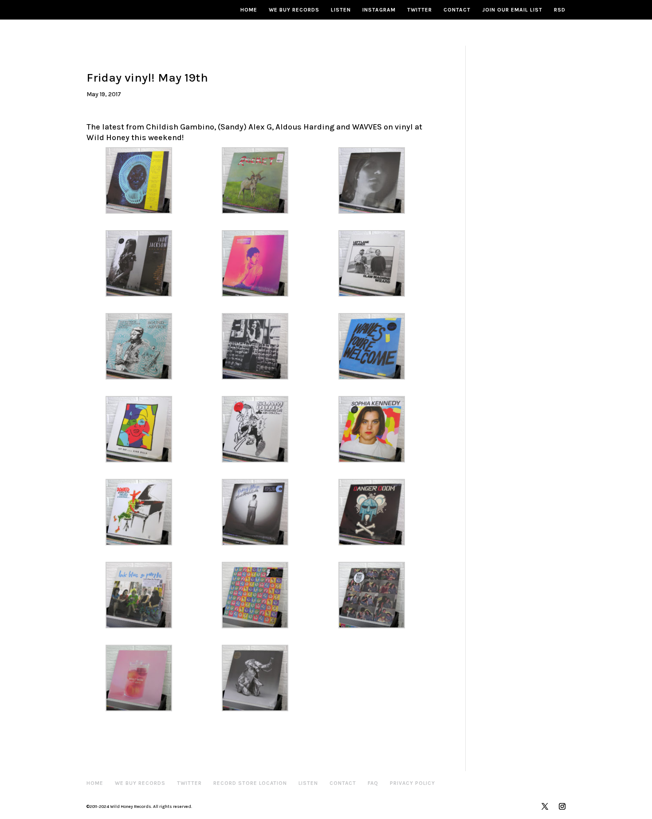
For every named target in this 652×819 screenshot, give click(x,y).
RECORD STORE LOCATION (250, 783)
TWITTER (419, 10)
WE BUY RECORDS (294, 10)
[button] (144, 180)
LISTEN (341, 10)
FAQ (373, 783)
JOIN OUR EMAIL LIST (512, 10)
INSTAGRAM (379, 10)
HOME (248, 10)
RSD (560, 10)
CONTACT (457, 10)
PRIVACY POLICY (412, 783)
